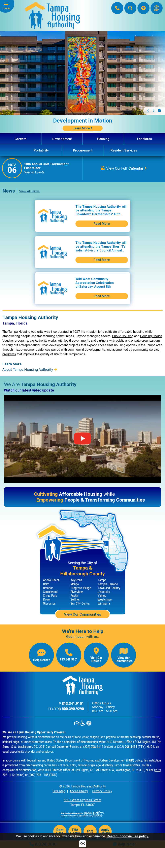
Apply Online (105, 831)
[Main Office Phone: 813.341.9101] (117, 8)
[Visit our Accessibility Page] (143, 8)
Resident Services (124, 150)
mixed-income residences (32, 349)
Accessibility (79, 791)
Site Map (59, 791)
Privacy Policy (102, 791)
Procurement (82, 150)
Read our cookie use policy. (128, 836)
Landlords (144, 139)
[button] (7, 6)
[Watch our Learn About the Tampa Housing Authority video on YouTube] (82, 439)
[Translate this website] (157, 8)
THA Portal (75, 831)
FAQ (90, 831)
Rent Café (60, 831)
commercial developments (86, 349)
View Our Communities (82, 614)
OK (82, 843)
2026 (66, 786)
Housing (103, 139)
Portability (41, 150)
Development (62, 139)
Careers (21, 139)
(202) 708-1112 (93, 747)
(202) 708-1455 (127, 747)
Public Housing (122, 336)
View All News (29, 191)
